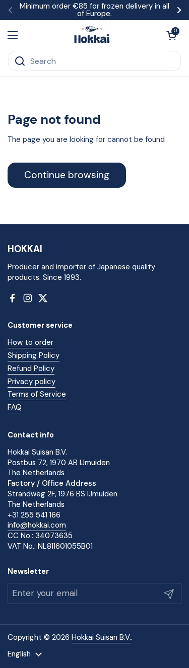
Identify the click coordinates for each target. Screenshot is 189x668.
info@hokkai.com (37, 525)
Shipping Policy (33, 355)
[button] (171, 35)
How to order (30, 342)
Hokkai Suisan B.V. (101, 637)
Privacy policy (31, 382)
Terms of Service (37, 394)
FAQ (15, 407)
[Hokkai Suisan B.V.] (92, 35)
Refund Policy (31, 368)
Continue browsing (66, 175)
